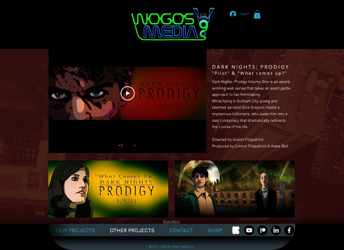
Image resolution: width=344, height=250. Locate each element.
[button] (257, 14)
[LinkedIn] (276, 230)
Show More (171, 222)
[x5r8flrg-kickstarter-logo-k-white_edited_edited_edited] (236, 230)
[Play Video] (128, 93)
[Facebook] (289, 230)
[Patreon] (262, 230)
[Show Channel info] (135, 145)
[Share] (121, 145)
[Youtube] (249, 230)
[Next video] (196, 93)
